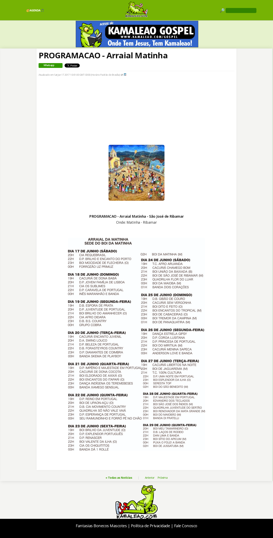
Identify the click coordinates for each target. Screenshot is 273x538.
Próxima (162, 477)
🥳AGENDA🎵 (35, 10)
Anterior (149, 477)
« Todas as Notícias (119, 477)
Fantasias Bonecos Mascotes (101, 525)
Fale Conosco (185, 525)
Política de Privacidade (150, 525)
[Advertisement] (136, 117)
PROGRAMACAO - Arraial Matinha (103, 55)
